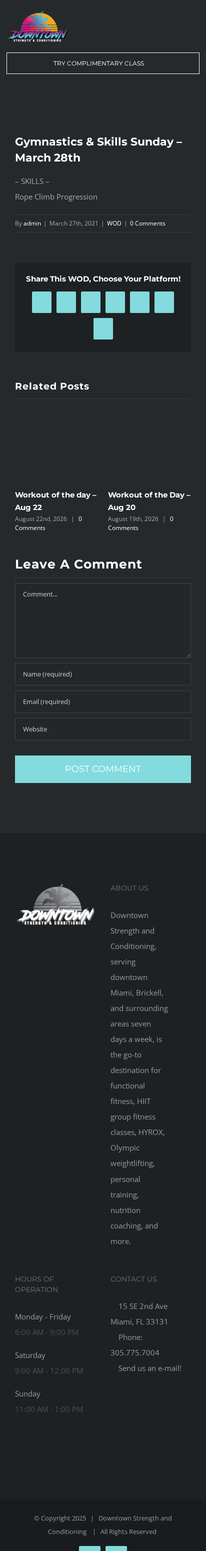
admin (32, 223)
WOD (114, 223)
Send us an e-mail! (149, 1368)
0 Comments (148, 223)
